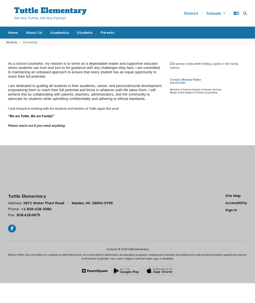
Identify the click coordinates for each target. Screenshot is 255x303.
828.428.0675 (28, 215)
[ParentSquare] (95, 271)
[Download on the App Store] (159, 270)
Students (11, 42)
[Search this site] (245, 13)
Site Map (233, 195)
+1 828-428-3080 (36, 209)
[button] (216, 13)
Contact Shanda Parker (186, 79)
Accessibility (236, 202)
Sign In (231, 210)
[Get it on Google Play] (126, 270)
